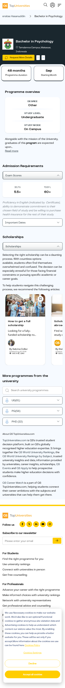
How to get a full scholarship (19, 323)
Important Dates (15, 222)
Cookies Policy (32, 645)
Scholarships (13, 246)
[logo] (16, 4)
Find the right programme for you (22, 559)
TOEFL (47, 187)
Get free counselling (14, 575)
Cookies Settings (33, 652)
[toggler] (59, 4)
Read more (11, 151)
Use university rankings (16, 564)
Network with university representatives (26, 600)
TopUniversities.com (14, 440)
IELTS (17, 187)
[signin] (53, 4)
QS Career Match (13, 482)
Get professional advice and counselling (26, 605)
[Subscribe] (57, 541)
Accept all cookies (32, 674)
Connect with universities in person (23, 569)
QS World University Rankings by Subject (27, 456)
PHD (17, 421)
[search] (45, 5)
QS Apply (22, 468)
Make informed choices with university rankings (31, 595)
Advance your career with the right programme (31, 589)
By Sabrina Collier (18, 348)
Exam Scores (14, 175)
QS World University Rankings (36, 452)
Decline (32, 663)
